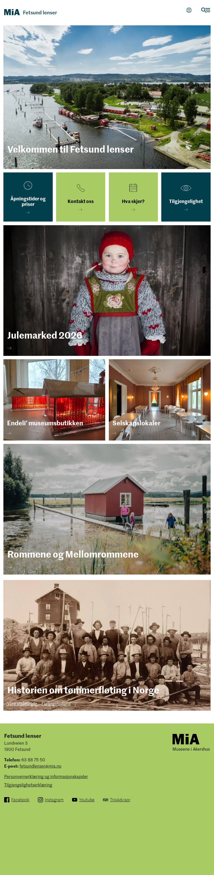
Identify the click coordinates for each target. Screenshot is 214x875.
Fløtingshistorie (56, 703)
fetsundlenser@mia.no (40, 766)
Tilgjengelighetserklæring (28, 784)
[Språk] (189, 10)
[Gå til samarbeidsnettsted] (186, 739)
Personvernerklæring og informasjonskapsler (46, 776)
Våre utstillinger (22, 703)
